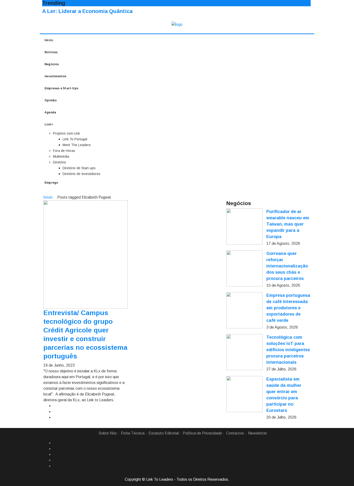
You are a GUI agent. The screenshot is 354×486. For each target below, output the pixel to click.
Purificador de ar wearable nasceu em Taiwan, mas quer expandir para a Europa (287, 224)
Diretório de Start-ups (79, 168)
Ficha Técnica (132, 433)
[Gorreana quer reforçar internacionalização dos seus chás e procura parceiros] (244, 268)
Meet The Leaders (77, 145)
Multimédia (61, 156)
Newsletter (257, 433)
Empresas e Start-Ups (61, 88)
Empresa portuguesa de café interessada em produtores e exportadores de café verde (288, 308)
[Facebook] (54, 443)
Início (49, 40)
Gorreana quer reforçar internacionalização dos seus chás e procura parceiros (287, 266)
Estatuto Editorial (164, 433)
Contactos (235, 433)
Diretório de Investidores (81, 174)
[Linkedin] (54, 449)
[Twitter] (54, 454)
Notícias (51, 52)
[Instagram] (54, 460)
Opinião (51, 100)
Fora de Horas (64, 151)
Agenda (50, 112)
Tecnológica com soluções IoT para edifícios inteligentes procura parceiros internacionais (288, 350)
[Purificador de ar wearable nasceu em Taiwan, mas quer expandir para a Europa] (244, 226)
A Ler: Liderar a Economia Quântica (87, 11)
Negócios (52, 64)
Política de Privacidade (202, 433)
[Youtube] (54, 466)
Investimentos (55, 76)
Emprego (51, 182)
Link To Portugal (75, 139)
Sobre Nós (107, 433)
